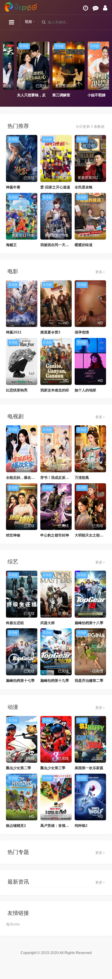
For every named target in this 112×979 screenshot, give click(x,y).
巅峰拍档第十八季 (89, 623)
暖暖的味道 (84, 245)
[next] (105, 70)
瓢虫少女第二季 (18, 768)
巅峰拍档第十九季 (54, 681)
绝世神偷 (13, 535)
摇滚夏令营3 (50, 332)
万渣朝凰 (82, 478)
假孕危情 (82, 332)
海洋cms (13, 924)
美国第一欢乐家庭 (89, 768)
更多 (99, 272)
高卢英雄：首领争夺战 (58, 826)
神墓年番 (13, 187)
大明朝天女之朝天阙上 (93, 535)
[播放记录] (85, 8)
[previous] (7, 70)
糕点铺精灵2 (16, 826)
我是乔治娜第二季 (89, 681)
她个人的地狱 (85, 390)
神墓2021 (14, 332)
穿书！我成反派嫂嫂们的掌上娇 (65, 478)
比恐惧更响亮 (16, 390)
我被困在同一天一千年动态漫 (63, 245)
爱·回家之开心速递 (55, 187)
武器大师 (47, 623)
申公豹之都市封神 (54, 535)
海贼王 (11, 245)
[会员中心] (105, 8)
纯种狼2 (81, 826)
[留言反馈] (96, 8)
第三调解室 (49, 95)
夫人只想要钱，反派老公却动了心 (31, 95)
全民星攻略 (84, 187)
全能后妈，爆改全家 (22, 478)
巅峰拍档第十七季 (20, 681)
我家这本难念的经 (54, 390)
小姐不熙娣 (84, 95)
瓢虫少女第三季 (52, 768)
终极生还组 (15, 623)
